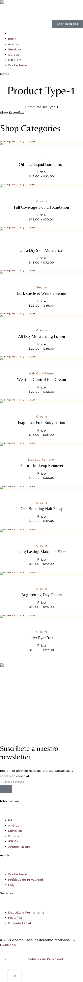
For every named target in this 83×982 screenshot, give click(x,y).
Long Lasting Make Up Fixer (41, 551)
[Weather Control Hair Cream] (41, 358)
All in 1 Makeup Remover (41, 465)
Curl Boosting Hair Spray (42, 508)
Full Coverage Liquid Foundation (41, 207)
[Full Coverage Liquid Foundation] (41, 185)
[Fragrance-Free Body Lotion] (41, 401)
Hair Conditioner (41, 373)
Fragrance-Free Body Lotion (41, 422)
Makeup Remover (41, 459)
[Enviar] (6, 789)
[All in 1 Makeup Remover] (41, 444)
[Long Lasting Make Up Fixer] (41, 530)
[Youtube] (27, 730)
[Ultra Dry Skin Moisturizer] (41, 228)
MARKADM (8, 945)
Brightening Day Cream (41, 595)
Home (29, 107)
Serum (41, 287)
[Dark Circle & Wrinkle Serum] (41, 272)
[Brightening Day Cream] (41, 573)
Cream (41, 201)
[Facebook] (5, 730)
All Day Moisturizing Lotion (41, 336)
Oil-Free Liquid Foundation (41, 164)
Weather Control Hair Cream (41, 379)
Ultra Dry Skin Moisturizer (41, 250)
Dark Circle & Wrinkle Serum (41, 293)
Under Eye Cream (41, 638)
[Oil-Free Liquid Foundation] (41, 143)
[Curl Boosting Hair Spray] (41, 487)
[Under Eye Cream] (41, 616)
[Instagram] (16, 730)
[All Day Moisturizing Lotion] (41, 315)
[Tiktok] (38, 730)
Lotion (41, 158)
